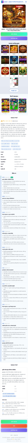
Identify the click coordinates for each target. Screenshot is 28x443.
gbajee (2, 123)
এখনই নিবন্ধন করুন (14, 38)
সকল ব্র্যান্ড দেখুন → (14, 90)
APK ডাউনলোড (14, 34)
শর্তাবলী (11, 435)
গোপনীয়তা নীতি (15, 435)
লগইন (14, 426)
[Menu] (26, 2)
